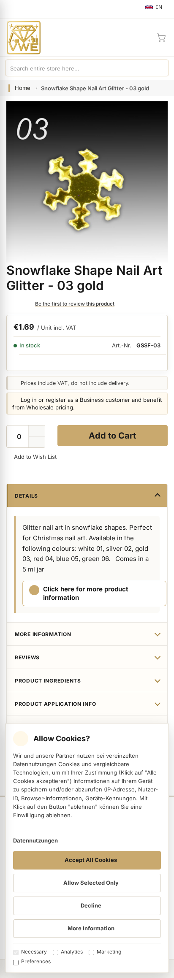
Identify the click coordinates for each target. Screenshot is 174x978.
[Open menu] (10, 9)
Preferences (36, 961)
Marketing (109, 951)
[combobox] (78, 68)
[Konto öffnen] (141, 37)
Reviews (27, 657)
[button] (37, 442)
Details (26, 496)
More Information (43, 634)
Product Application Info (55, 704)
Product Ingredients (48, 680)
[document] (87, 848)
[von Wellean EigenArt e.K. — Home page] (20, 37)
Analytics (72, 951)
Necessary (34, 951)
